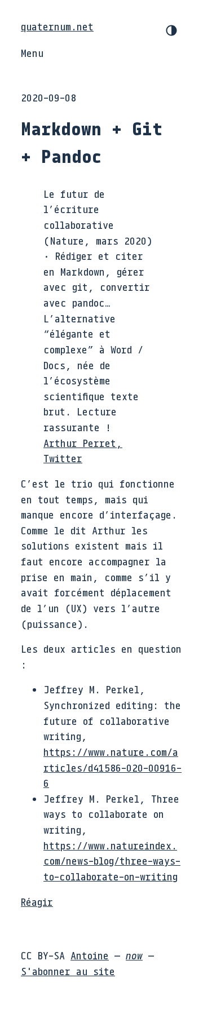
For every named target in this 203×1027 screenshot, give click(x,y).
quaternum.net (57, 26)
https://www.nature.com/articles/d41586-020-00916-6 (112, 767)
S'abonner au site (68, 971)
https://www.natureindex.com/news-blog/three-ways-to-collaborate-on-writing (111, 861)
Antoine (89, 955)
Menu (32, 53)
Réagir (37, 902)
